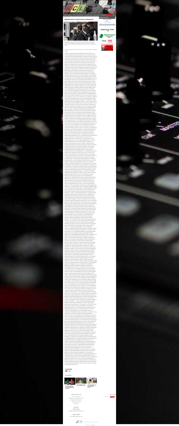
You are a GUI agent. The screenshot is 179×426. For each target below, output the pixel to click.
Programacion (80, 15)
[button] (114, 15)
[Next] (95, 385)
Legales (70, 15)
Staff (74, 15)
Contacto (103, 15)
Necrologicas (96, 15)
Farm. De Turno (88, 15)
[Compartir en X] (68, 371)
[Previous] (66, 385)
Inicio (65, 15)
